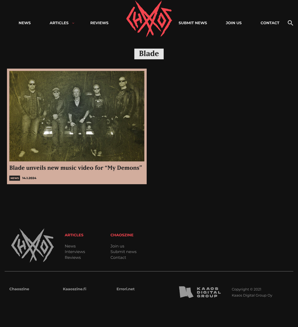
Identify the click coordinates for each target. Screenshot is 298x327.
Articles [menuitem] (59, 23)
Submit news (123, 252)
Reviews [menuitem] (99, 23)
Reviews (73, 258)
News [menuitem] (25, 23)
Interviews (75, 252)
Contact (118, 258)
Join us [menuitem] (234, 23)
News (70, 246)
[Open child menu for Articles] (73, 23)
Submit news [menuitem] (193, 23)
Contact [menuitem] (270, 23)
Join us (117, 246)
